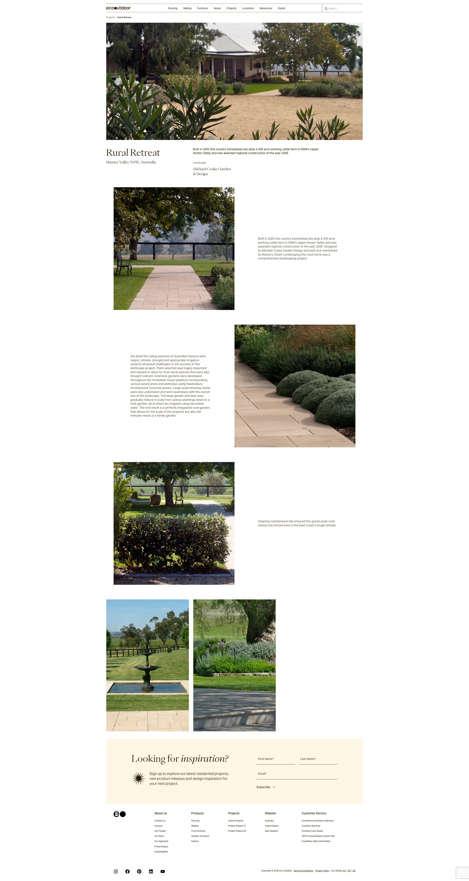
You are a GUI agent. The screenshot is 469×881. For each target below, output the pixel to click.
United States (271, 825)
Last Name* (308, 759)
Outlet (281, 8)
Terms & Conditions (303, 870)
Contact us (159, 820)
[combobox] (342, 8)
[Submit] (326, 9)
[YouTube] (162, 871)
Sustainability (161, 851)
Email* (262, 774)
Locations (248, 8)
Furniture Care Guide (312, 831)
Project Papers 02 (237, 831)
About (217, 8)
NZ (349, 870)
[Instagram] (116, 871)
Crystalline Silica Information (316, 841)
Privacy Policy (322, 870)
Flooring (172, 8)
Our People (160, 831)
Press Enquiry (161, 846)
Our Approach (161, 841)
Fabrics (195, 841)
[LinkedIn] (151, 871)
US (353, 870)
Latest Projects (235, 820)
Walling (187, 8)
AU (344, 870)
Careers (158, 825)
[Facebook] (127, 871)
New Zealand (271, 831)
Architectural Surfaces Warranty (318, 820)
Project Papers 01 (237, 825)
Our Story (159, 836)
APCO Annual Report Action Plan (318, 836)
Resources (266, 8)
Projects (231, 8)
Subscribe (263, 787)
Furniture (202, 8)
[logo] (118, 8)
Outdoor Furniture (200, 836)
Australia (269, 820)
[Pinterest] (139, 871)
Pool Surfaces (198, 831)
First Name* (266, 759)
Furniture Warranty (311, 825)
